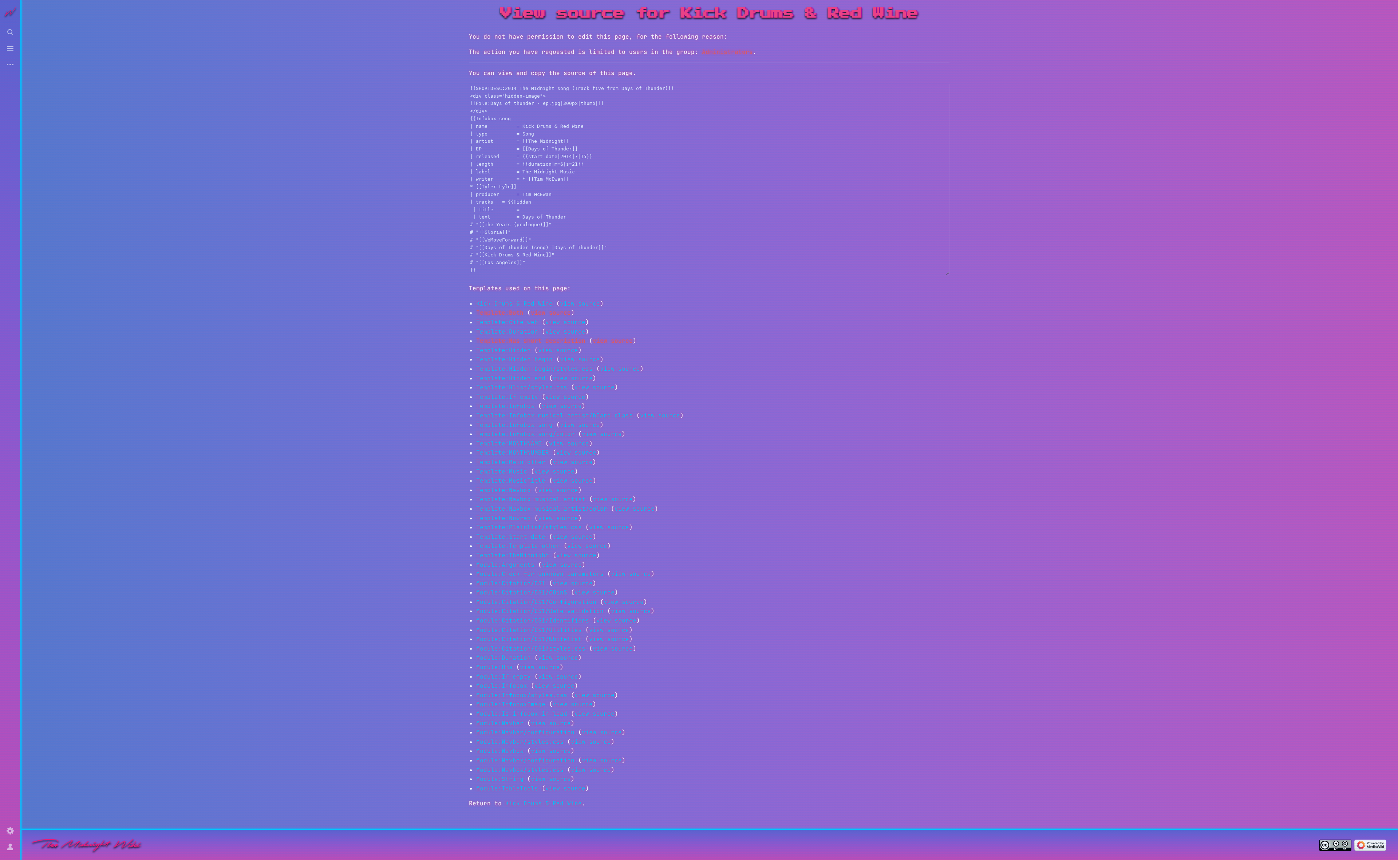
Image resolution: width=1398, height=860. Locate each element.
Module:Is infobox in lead (521, 714)
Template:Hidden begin (514, 359)
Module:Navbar (500, 723)
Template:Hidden (503, 350)
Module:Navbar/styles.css (520, 742)
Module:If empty (503, 676)
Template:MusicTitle (510, 480)
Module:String (500, 779)
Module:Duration (503, 657)
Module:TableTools (507, 788)
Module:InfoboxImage (510, 704)
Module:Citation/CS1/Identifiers (532, 620)
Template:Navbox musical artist (530, 499)
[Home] (86, 844)
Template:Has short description (530, 341)
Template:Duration (507, 331)
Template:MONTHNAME (509, 443)
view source (580, 303)
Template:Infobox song (514, 425)
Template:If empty (507, 397)
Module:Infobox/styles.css (521, 695)
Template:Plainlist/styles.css (529, 527)
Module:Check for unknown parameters (540, 574)
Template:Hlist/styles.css (521, 387)
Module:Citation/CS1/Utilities (529, 630)
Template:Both (500, 313)
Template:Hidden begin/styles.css (534, 369)
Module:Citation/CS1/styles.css (530, 648)
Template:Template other (518, 546)
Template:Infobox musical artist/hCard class (554, 415)
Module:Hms (494, 667)
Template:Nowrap (503, 518)
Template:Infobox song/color (525, 434)
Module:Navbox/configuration (525, 760)
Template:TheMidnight (512, 555)
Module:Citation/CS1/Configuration (536, 602)
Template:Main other (510, 462)
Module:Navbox (500, 751)
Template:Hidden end (510, 378)
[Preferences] (10, 831)
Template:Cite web (507, 322)
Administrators (727, 52)
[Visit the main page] (10, 11)
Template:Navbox (503, 490)
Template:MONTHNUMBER (512, 452)
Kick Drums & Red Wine (514, 303)
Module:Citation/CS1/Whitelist (529, 639)
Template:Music (501, 471)
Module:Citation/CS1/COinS (521, 592)
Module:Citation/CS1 (510, 583)
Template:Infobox (505, 406)
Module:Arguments (505, 565)
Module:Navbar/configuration (525, 732)
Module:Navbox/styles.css (520, 770)
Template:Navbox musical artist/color (541, 509)
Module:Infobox (501, 686)
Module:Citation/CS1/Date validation (540, 611)
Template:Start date (510, 537)
